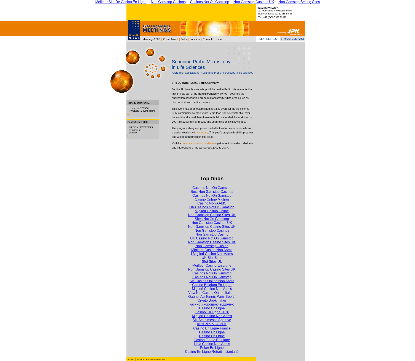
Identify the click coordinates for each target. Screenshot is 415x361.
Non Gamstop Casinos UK (212, 223)
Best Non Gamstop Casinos (212, 191)
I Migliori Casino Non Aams (212, 254)
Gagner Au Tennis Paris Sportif (211, 296)
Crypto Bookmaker (212, 300)
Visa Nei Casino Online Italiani (211, 292)
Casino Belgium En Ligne (211, 285)
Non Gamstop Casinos (212, 230)
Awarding (202, 132)
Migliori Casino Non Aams (212, 289)
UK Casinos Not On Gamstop (211, 207)
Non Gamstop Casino (211, 234)
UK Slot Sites (212, 258)
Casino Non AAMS (211, 203)
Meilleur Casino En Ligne (211, 265)
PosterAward (170, 39)
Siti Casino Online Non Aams (212, 281)
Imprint (131, 359)
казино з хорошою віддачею (212, 304)
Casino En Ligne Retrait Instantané (212, 351)
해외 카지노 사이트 (212, 324)
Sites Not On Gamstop (212, 219)
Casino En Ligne (212, 308)
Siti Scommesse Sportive (212, 320)
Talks (184, 39)
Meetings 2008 (151, 39)
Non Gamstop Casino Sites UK (212, 215)
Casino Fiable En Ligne (212, 340)
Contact (207, 39)
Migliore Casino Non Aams (211, 250)
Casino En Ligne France (212, 328)
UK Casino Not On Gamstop (211, 238)
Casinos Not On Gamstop (211, 188)
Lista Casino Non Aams (212, 344)
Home (218, 39)
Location (195, 39)
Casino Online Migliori (212, 199)
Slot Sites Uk (212, 261)
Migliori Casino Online (212, 211)
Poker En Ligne (212, 348)
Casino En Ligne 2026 (212, 312)
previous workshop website (198, 143)
